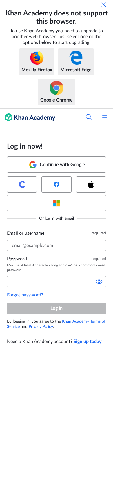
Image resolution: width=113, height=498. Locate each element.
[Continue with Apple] (91, 184)
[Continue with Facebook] (56, 184)
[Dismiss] (103, 4)
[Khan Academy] (27, 117)
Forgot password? (25, 295)
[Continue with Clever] (22, 184)
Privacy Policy (41, 327)
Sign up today (87, 341)
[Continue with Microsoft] (56, 203)
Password (17, 259)
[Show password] (99, 281)
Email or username (25, 233)
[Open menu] (104, 117)
